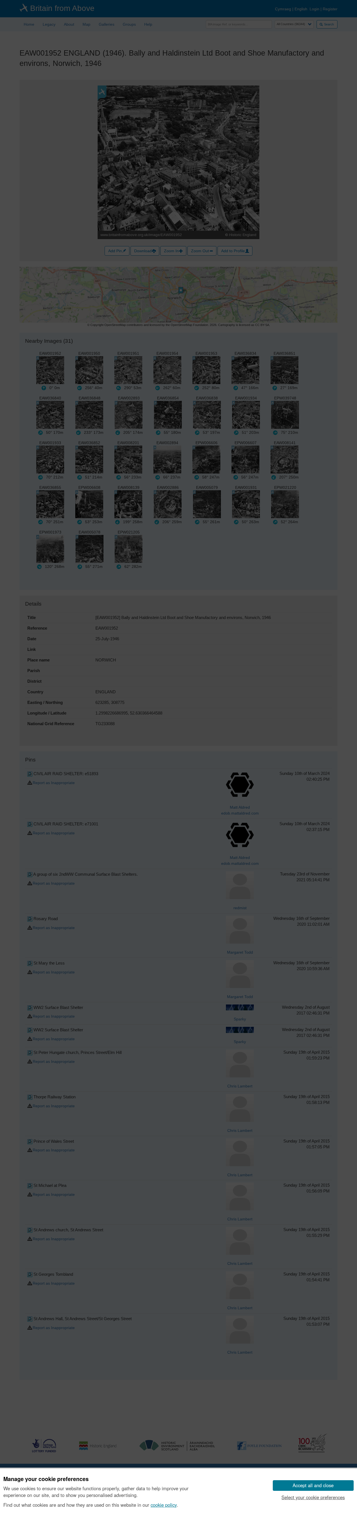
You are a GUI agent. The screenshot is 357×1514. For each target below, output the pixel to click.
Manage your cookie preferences (46, 1479)
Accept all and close (313, 1485)
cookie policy (164, 1504)
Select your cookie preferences (313, 1497)
